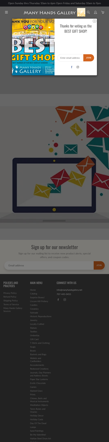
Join (88, 58)
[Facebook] (71, 67)
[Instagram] (77, 67)
